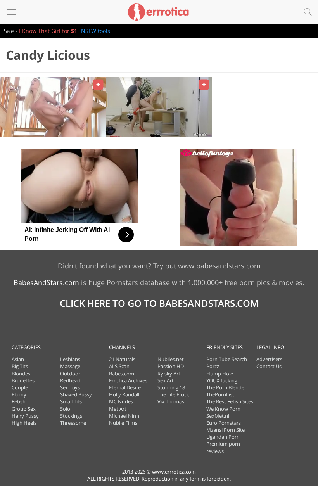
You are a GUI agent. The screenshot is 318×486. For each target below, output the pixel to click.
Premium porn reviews (223, 447)
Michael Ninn (124, 415)
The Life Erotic (173, 394)
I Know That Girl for (48, 31)
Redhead (70, 380)
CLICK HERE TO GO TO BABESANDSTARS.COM (159, 303)
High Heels (24, 422)
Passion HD (170, 366)
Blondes (21, 373)
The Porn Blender (226, 387)
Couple (20, 387)
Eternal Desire (125, 387)
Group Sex (24, 408)
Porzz (212, 366)
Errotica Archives (128, 380)
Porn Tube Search (226, 359)
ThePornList (220, 394)
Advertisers (269, 359)
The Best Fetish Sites (229, 401)
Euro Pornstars (223, 422)
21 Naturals (122, 359)
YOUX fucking (221, 380)
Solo (65, 408)
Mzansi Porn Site (225, 429)
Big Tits (20, 366)
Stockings (71, 415)
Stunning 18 (171, 387)
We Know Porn (223, 408)
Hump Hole (219, 373)
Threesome (73, 422)
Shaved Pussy (76, 394)
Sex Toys (70, 387)
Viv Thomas (170, 401)
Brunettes (23, 380)
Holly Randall (124, 394)
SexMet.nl (217, 415)
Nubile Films (123, 422)
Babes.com (121, 373)
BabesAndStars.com (46, 282)
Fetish (19, 401)
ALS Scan (119, 366)
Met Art (117, 408)
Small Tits (71, 401)
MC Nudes (121, 401)
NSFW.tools (95, 31)
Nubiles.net (170, 359)
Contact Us (269, 366)
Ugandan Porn (223, 436)
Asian (18, 359)
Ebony (19, 394)
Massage (70, 366)
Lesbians (70, 359)
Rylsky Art (168, 373)
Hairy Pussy (25, 415)
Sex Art (165, 380)
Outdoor (70, 373)
